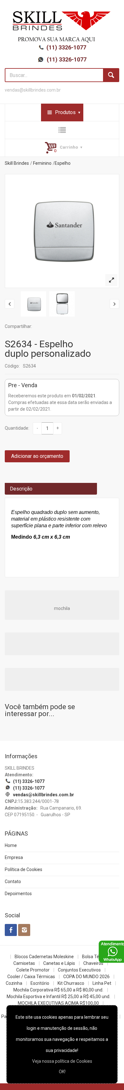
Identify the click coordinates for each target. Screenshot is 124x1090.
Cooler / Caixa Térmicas (31, 976)
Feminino (42, 163)
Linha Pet (102, 983)
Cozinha (14, 983)
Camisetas (24, 963)
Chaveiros (93, 963)
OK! (62, 1071)
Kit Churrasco (71, 983)
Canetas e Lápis (59, 963)
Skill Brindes (17, 163)
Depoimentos (18, 893)
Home (11, 845)
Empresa (14, 857)
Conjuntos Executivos (79, 969)
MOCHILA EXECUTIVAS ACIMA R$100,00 (58, 1003)
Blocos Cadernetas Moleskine (44, 956)
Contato (13, 881)
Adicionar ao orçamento (37, 456)
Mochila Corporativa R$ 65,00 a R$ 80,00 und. (58, 989)
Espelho (63, 163)
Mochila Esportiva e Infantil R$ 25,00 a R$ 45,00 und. (58, 996)
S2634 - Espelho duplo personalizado (48, 348)
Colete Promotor (33, 969)
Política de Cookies (23, 869)
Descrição (21, 489)
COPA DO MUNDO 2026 (86, 976)
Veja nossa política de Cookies (62, 1061)
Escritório (40, 983)
